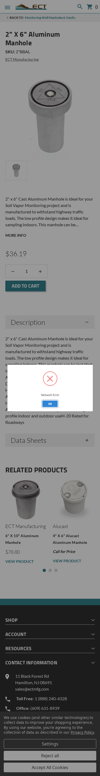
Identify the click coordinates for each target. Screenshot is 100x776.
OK (50, 404)
